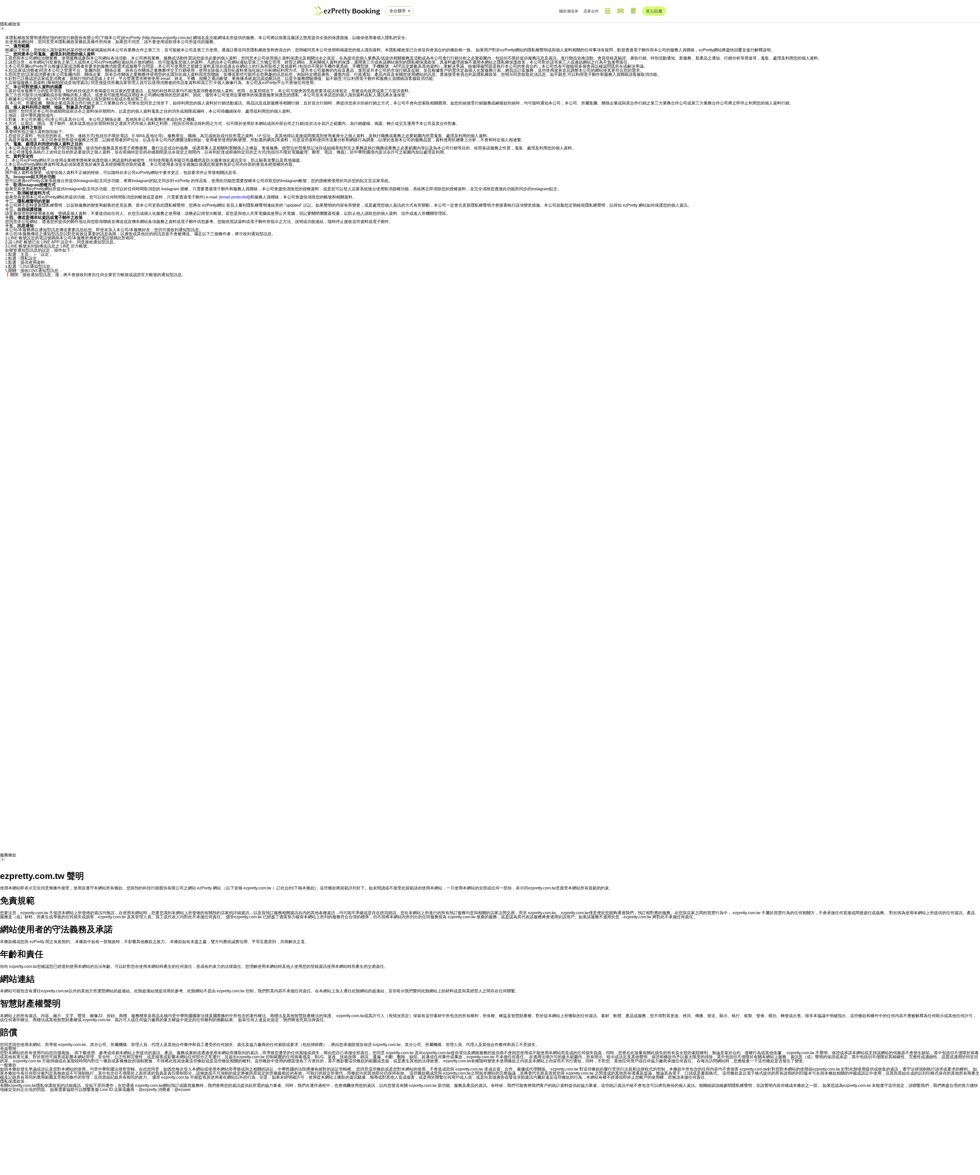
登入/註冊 (654, 11)
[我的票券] (620, 11)
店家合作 (591, 11)
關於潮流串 (568, 11)
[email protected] (234, 197)
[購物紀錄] (633, 11)
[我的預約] (607, 11)
